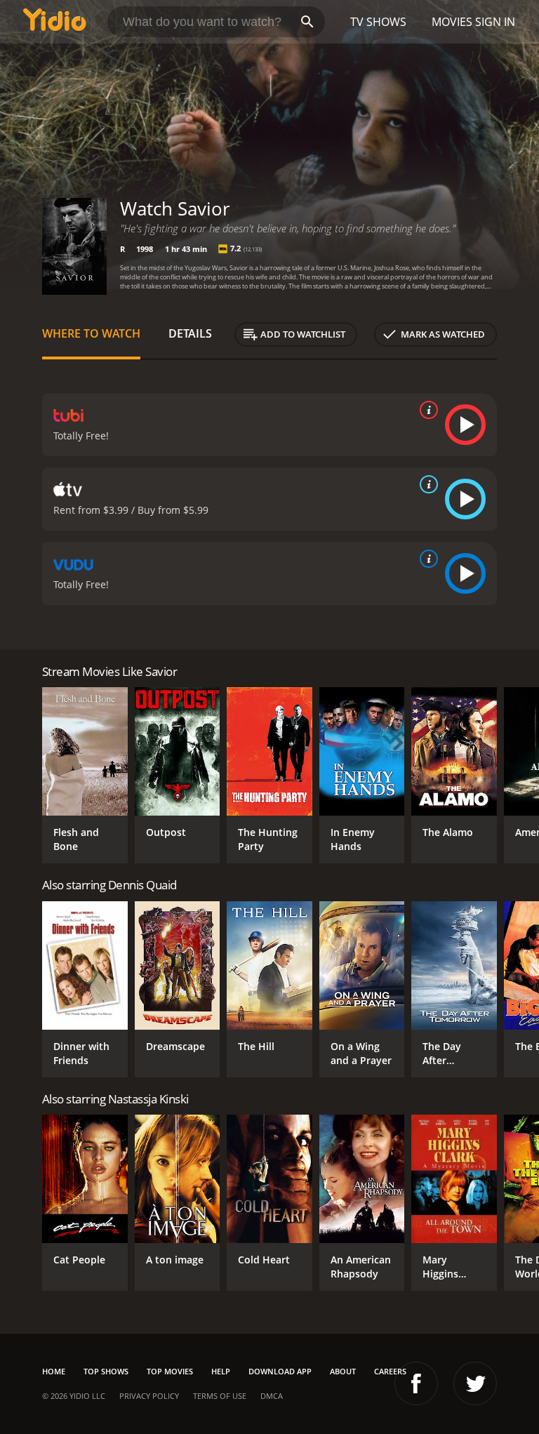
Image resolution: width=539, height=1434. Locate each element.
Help (220, 1371)
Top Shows (106, 1371)
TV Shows (378, 21)
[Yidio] (55, 22)
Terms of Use (219, 1395)
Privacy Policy (149, 1395)
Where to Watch (91, 333)
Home (53, 1371)
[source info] (426, 410)
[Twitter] (475, 1383)
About (343, 1371)
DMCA (271, 1395)
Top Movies (170, 1371)
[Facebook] (416, 1383)
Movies (452, 21)
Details (190, 333)
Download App (280, 1371)
